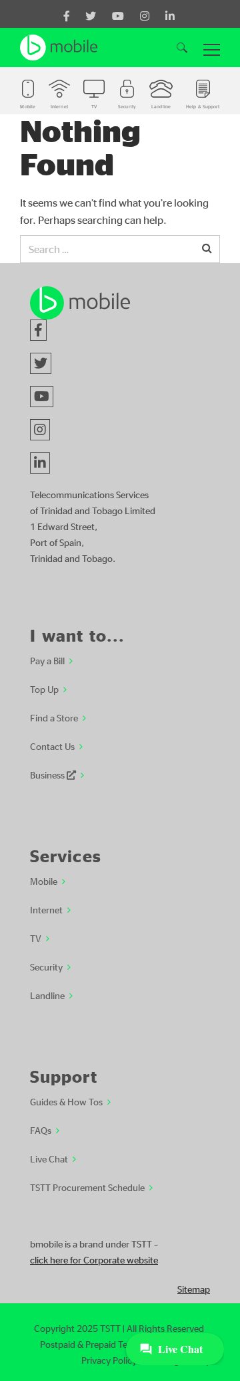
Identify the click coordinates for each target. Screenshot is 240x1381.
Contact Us (52, 746)
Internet (46, 909)
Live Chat (49, 1158)
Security (46, 966)
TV (35, 938)
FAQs (40, 1130)
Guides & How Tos (66, 1101)
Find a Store (54, 717)
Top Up (44, 689)
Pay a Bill (47, 660)
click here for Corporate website (94, 1259)
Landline (47, 995)
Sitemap (193, 1289)
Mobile (43, 881)
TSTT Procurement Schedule (87, 1187)
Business (48, 775)
